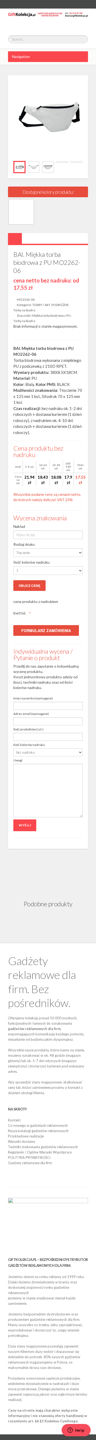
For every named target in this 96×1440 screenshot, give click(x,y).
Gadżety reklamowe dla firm (30, 1163)
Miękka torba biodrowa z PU (51, 315)
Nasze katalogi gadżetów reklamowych (38, 1131)
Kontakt (14, 1120)
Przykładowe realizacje (26, 1136)
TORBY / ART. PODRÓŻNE (50, 305)
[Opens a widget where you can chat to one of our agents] (76, 1430)
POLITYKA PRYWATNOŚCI (29, 1157)
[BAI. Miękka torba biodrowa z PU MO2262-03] (21, 211)
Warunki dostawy (21, 1141)
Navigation (21, 56)
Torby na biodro (24, 310)
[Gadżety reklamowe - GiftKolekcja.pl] (48, 19)
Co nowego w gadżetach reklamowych (38, 1125)
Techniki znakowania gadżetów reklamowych (43, 1147)
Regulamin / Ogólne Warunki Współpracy (40, 1152)
